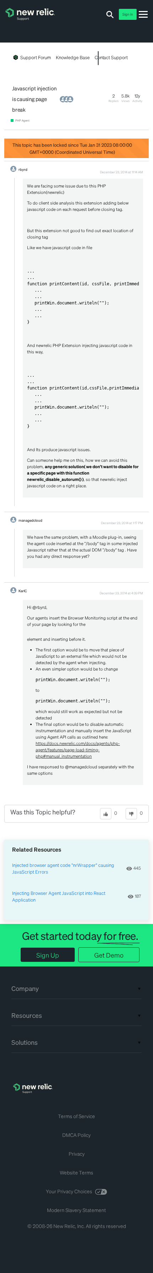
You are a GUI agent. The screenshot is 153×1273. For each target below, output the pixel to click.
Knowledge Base (72, 57)
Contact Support (111, 57)
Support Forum (35, 57)
